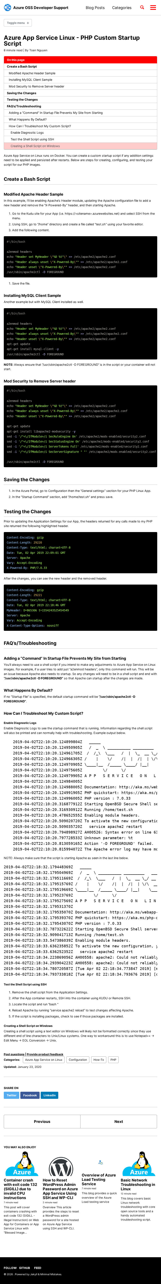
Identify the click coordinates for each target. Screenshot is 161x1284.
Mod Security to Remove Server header (36, 86)
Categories (121, 7)
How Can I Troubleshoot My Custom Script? (40, 126)
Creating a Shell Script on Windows (35, 146)
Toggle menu (16, 22)
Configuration (78, 1059)
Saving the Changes (21, 93)
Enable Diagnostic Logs (27, 132)
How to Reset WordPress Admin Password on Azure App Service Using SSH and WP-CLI (60, 1189)
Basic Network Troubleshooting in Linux (138, 1184)
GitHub (24, 1268)
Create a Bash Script (22, 66)
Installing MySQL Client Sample (30, 79)
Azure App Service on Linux (43, 1059)
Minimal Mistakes (50, 1274)
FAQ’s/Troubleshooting (24, 106)
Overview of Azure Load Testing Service (99, 1179)
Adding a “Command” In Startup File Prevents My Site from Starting (56, 112)
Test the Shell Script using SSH (32, 139)
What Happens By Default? (28, 119)
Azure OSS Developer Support (40, 7)
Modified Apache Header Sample (32, 73)
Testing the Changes (22, 99)
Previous (42, 1121)
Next (118, 1121)
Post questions (14, 1054)
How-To (98, 1059)
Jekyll (33, 1274)
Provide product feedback (45, 1054)
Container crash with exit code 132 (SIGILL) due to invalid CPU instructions (20, 1189)
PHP (113, 1059)
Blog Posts (95, 7)
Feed (37, 1268)
